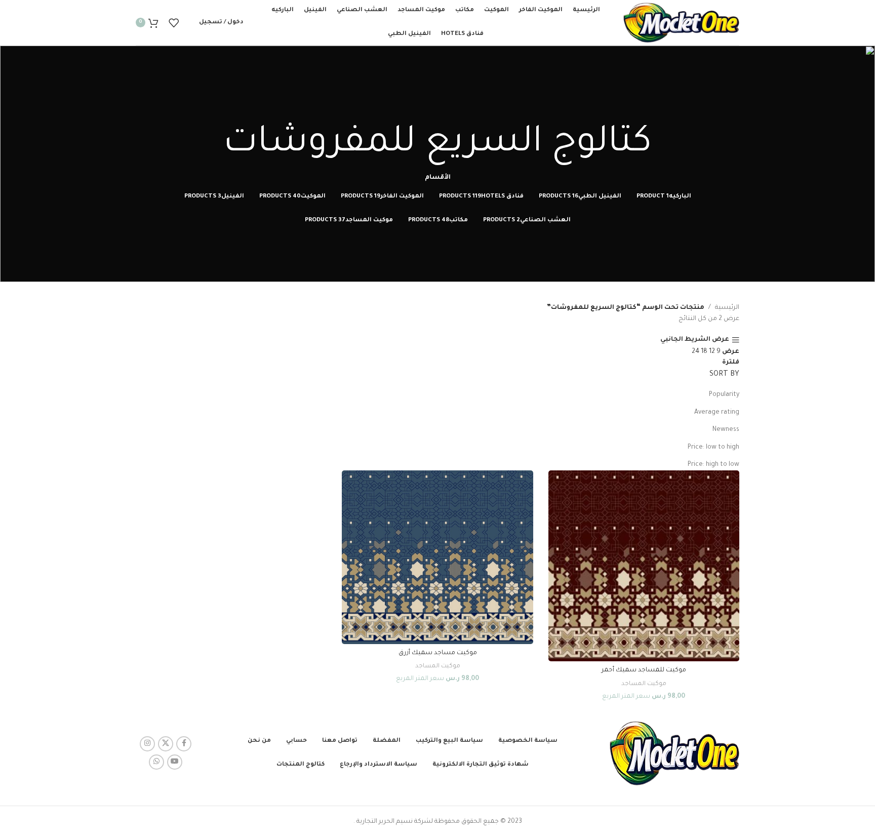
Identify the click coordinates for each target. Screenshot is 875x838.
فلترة (730, 362)
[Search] (189, 23)
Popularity (724, 394)
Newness (725, 429)
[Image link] (674, 753)
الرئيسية (727, 307)
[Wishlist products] (174, 23)
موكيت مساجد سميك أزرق (438, 653)
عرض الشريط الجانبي (694, 339)
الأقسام (438, 177)
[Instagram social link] (147, 743)
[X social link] (165, 743)
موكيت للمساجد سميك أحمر (644, 670)
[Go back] (437, 109)
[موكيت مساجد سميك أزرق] (437, 557)
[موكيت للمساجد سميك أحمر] (643, 565)
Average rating (716, 412)
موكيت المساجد (643, 684)
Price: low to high (713, 447)
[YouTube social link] (174, 762)
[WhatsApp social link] (156, 762)
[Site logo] (681, 23)
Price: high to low (713, 464)
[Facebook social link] (183, 743)
